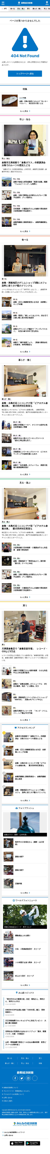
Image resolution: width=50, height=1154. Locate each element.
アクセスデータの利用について (14, 1094)
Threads (34, 1078)
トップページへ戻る (25, 73)
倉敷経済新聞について (11, 1087)
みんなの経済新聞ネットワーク (25, 1124)
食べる (12, 8)
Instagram (28, 1078)
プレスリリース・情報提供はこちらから (17, 1091)
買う (28, 8)
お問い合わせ (8, 1097)
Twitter (21, 1078)
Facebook (15, 1078)
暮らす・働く (37, 8)
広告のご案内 (8, 1101)
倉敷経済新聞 (25, 3)
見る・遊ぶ (21, 8)
